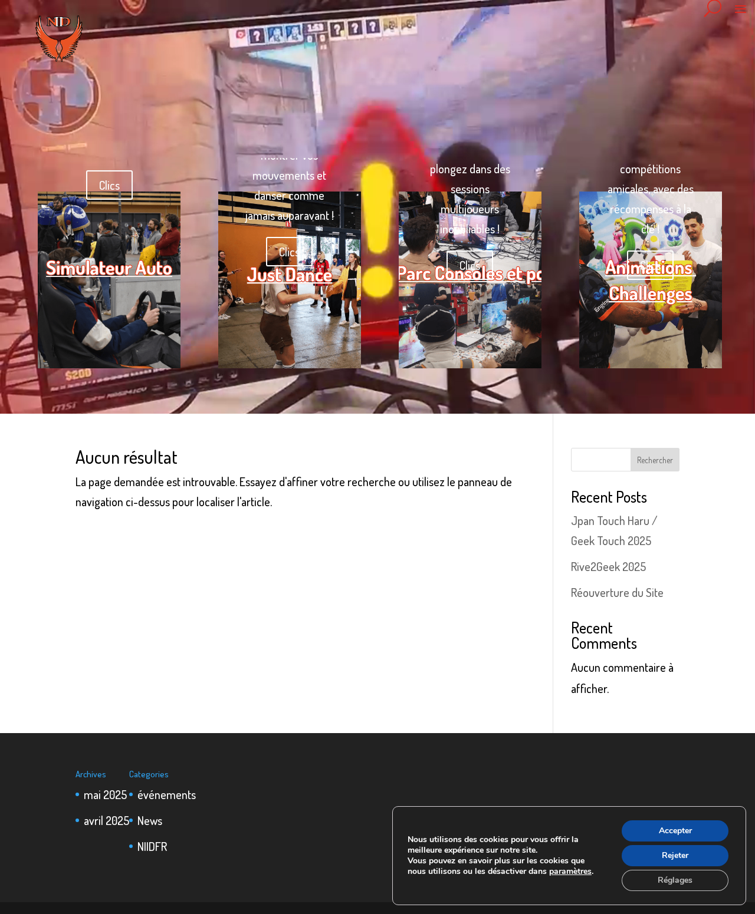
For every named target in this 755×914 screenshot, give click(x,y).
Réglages (675, 880)
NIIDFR (152, 846)
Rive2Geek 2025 (608, 566)
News (149, 820)
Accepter (675, 830)
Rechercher (655, 460)
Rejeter (675, 855)
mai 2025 (105, 794)
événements (166, 794)
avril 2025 (106, 820)
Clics (109, 185)
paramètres (570, 871)
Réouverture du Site (617, 592)
